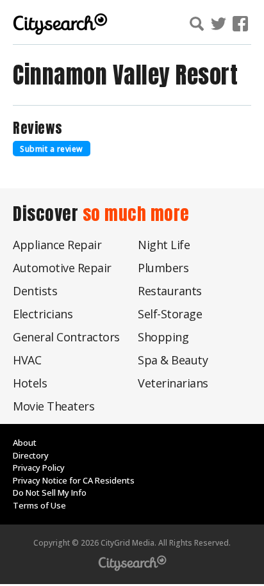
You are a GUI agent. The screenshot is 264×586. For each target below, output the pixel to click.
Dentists (35, 290)
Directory (31, 455)
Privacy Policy (39, 467)
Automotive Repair (62, 267)
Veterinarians (173, 383)
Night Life (164, 244)
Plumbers (163, 267)
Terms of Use (39, 505)
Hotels (30, 383)
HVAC (27, 360)
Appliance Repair (57, 244)
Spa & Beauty (173, 360)
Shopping (163, 337)
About (25, 442)
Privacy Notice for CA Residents (74, 480)
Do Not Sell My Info (50, 492)
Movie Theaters (53, 406)
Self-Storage (170, 313)
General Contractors (66, 337)
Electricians (42, 313)
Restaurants (170, 290)
